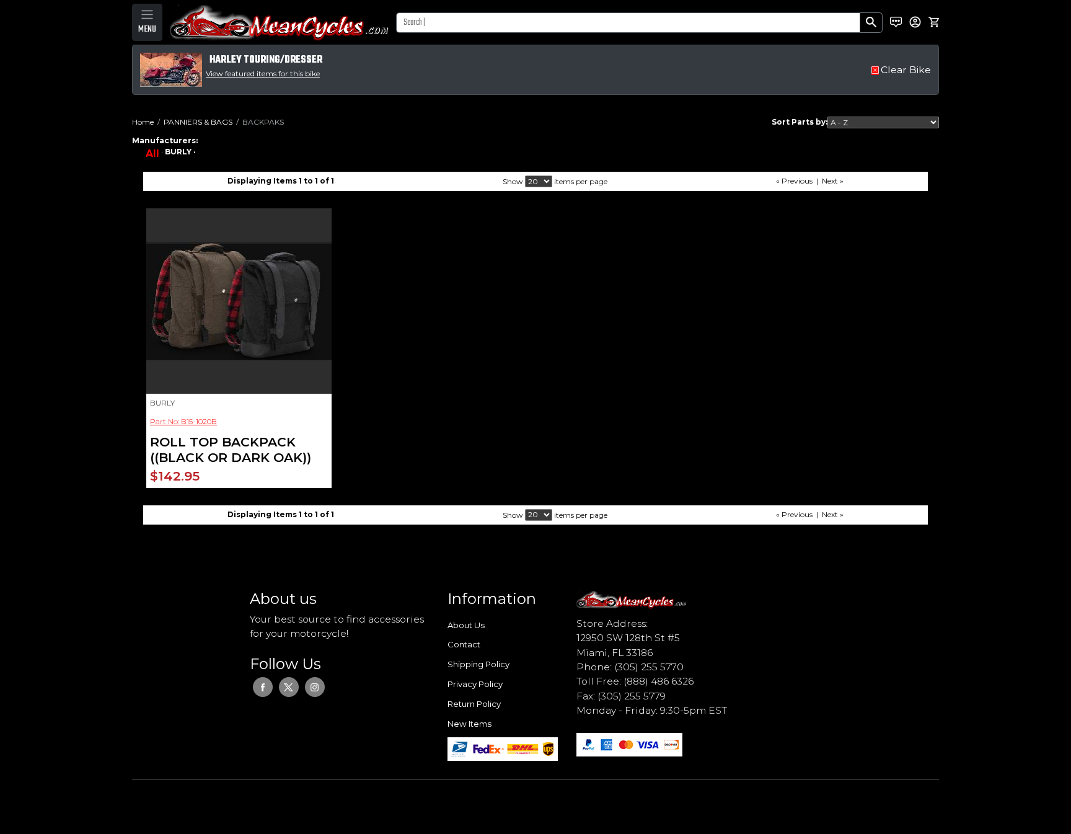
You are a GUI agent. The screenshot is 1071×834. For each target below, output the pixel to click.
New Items (469, 724)
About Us (466, 625)
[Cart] (933, 22)
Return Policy (474, 704)
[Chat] (896, 22)
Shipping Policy (478, 664)
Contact (463, 644)
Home (143, 121)
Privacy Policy (475, 684)
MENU (147, 29)
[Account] (915, 22)
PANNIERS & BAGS (198, 121)
